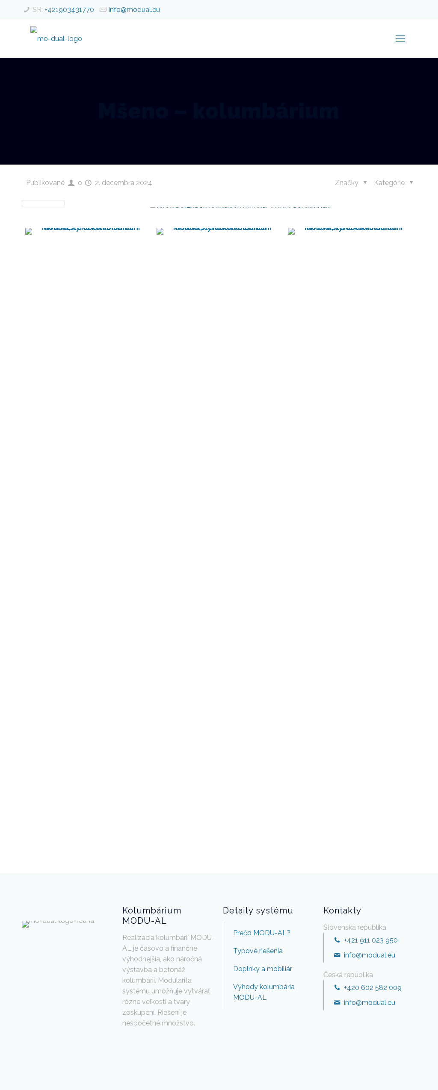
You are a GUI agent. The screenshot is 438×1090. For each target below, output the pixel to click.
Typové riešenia (258, 951)
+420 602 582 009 (371, 988)
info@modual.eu (134, 10)
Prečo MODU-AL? (261, 933)
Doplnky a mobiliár (262, 969)
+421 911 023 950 (369, 940)
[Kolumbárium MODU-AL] (56, 38)
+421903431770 (69, 10)
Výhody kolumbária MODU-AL (264, 992)
